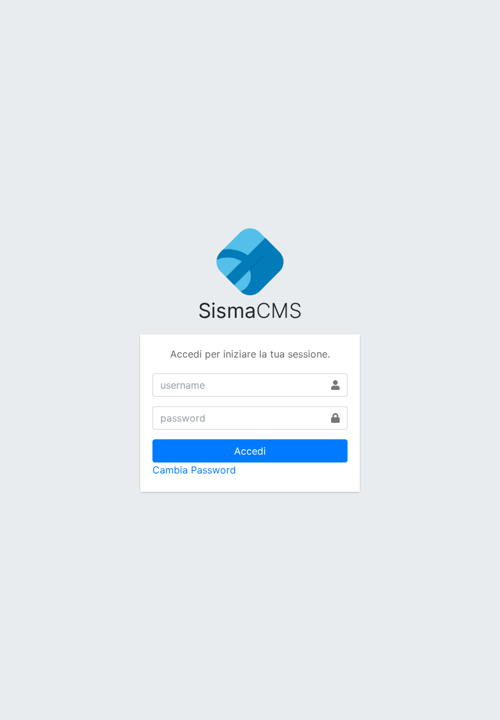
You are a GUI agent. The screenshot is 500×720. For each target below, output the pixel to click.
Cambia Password (194, 470)
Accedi (250, 451)
